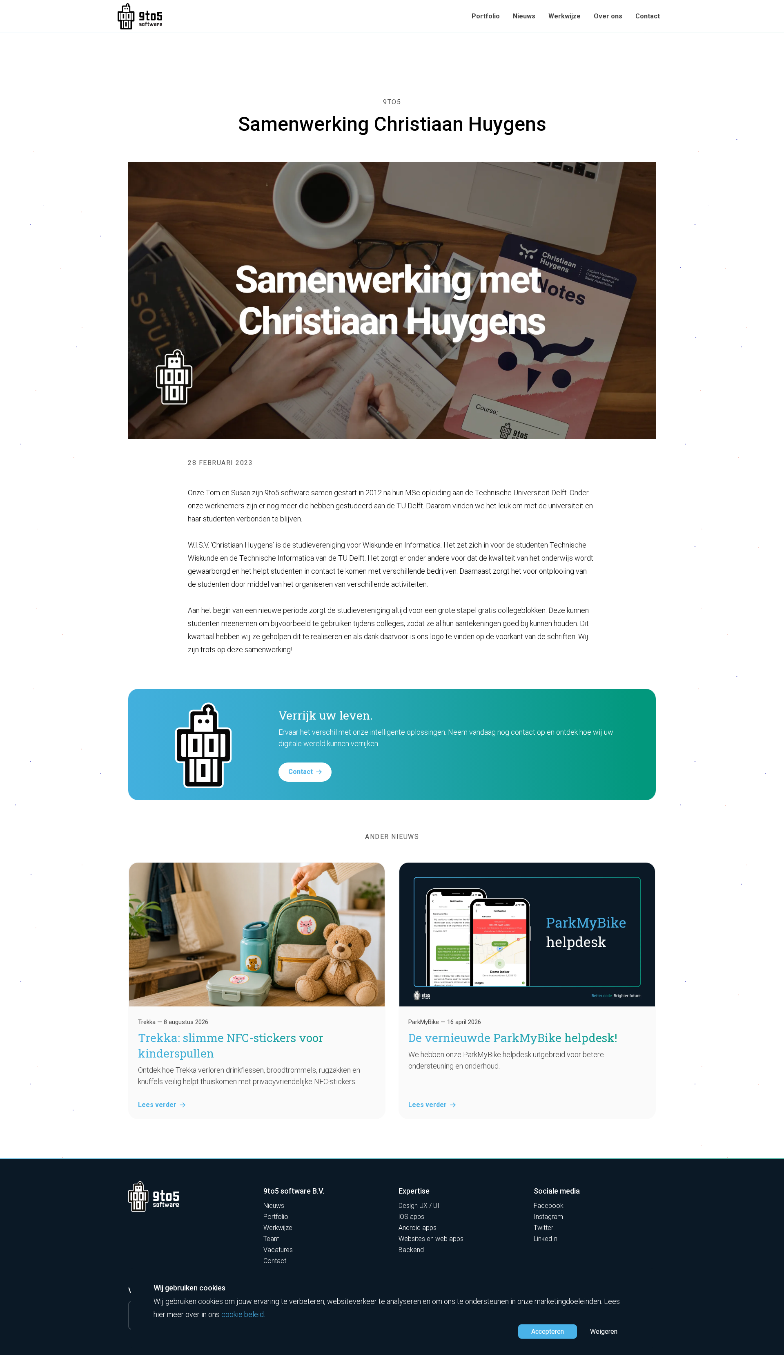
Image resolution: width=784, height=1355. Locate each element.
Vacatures (278, 1250)
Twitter (543, 1228)
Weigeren (603, 1331)
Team (271, 1239)
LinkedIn (545, 1239)
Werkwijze (564, 16)
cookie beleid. (243, 1314)
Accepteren (547, 1331)
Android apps (418, 1228)
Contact (647, 16)
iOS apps (411, 1217)
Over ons (608, 16)
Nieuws (524, 16)
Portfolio (486, 16)
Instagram (548, 1217)
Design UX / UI (419, 1206)
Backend (411, 1250)
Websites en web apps (431, 1239)
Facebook (549, 1206)
